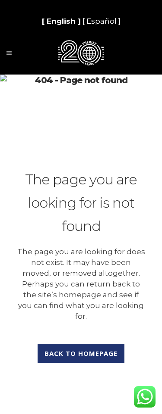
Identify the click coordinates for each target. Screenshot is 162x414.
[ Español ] (102, 21)
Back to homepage (81, 353)
